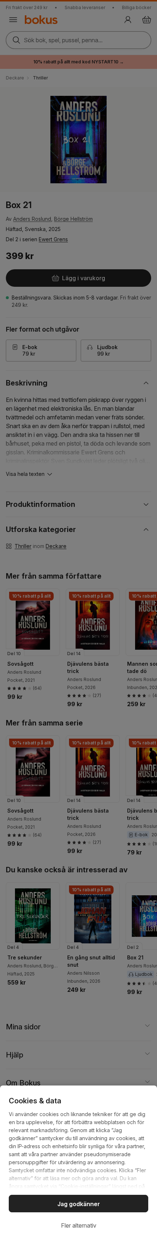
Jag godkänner (78, 1204)
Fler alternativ (78, 1225)
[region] (78, 1163)
